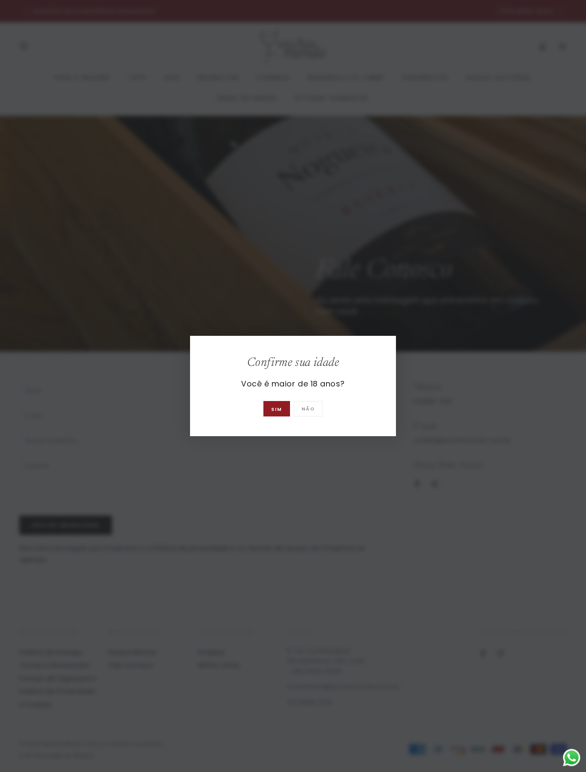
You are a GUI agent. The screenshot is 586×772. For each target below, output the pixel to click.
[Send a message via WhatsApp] (572, 758)
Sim (276, 409)
